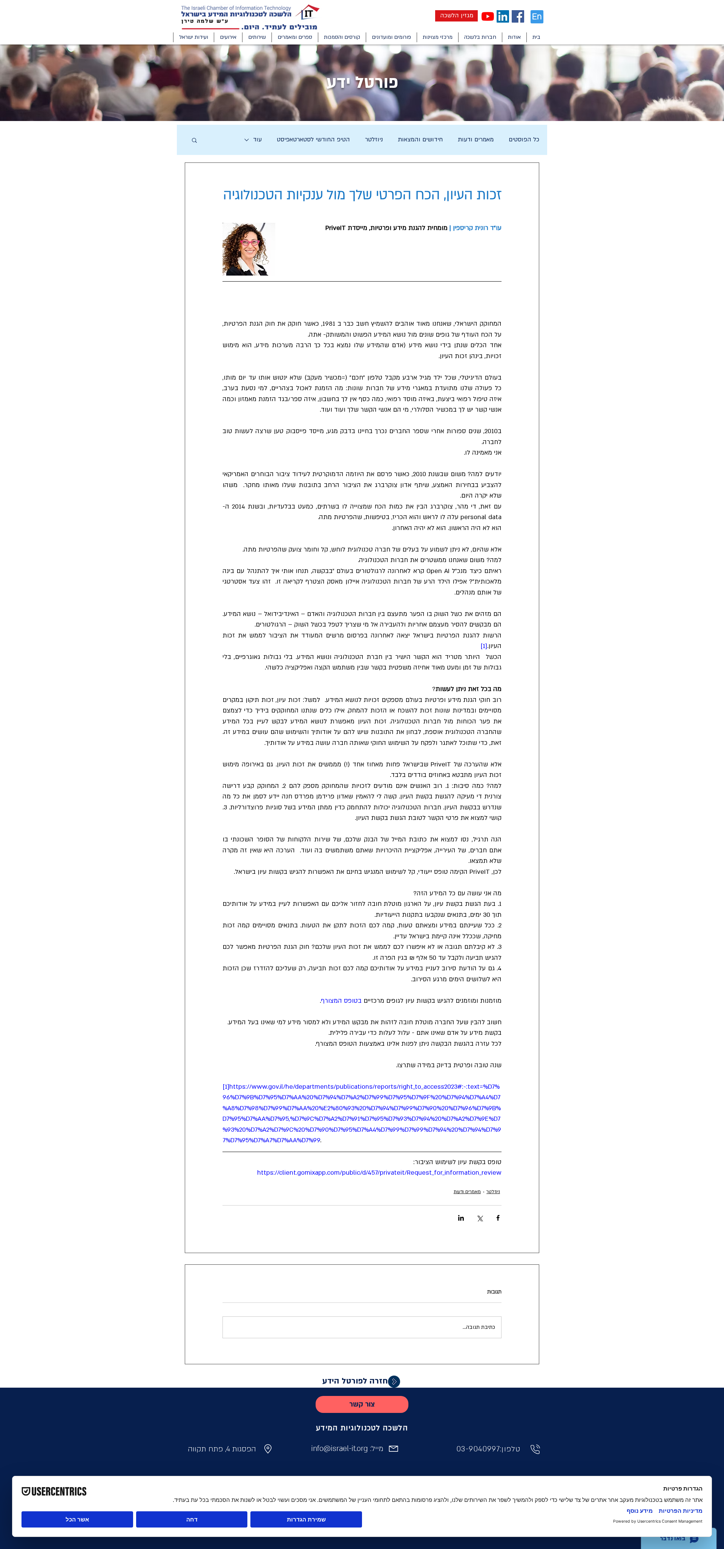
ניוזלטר (374, 139)
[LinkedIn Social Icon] (503, 16)
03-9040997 (478, 1449)
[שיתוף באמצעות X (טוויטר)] (479, 1217)
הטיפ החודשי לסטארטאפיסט (313, 139)
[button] (514, 37)
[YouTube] (488, 16)
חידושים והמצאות (420, 139)
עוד (257, 139)
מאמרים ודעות (476, 139)
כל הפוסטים (524, 139)
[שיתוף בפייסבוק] (498, 1217)
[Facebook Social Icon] (518, 16)
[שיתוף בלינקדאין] (461, 1217)
